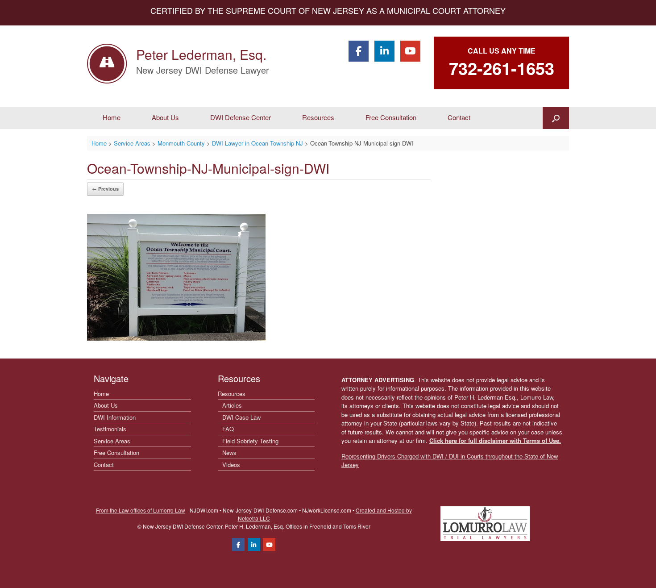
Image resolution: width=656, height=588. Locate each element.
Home (111, 117)
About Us (165, 117)
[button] (556, 118)
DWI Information (115, 417)
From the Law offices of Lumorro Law (140, 510)
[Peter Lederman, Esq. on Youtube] (410, 51)
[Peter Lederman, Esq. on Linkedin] (384, 51)
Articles (232, 405)
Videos (231, 464)
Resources (318, 117)
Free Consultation (390, 117)
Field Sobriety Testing (250, 441)
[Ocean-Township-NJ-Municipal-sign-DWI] (176, 338)
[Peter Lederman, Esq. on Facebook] (359, 51)
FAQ (228, 429)
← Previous (105, 188)
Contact (459, 117)
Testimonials (110, 429)
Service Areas (112, 441)
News (229, 452)
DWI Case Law (241, 417)
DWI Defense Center (240, 117)
